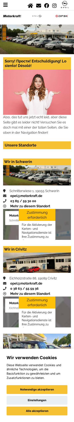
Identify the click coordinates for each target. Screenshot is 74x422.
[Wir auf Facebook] (46, 5)
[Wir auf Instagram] (54, 5)
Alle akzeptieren (37, 411)
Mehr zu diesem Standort (30, 206)
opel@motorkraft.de (26, 196)
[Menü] (5, 5)
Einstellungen (37, 400)
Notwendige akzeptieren (37, 389)
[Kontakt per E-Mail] (38, 5)
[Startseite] (30, 5)
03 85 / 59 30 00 (23, 201)
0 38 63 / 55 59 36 (24, 289)
